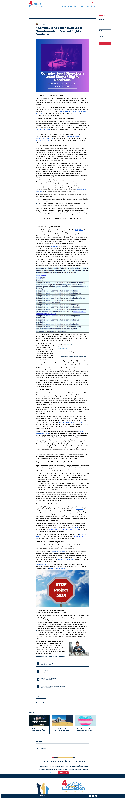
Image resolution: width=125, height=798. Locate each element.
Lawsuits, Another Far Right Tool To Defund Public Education (62, 729)
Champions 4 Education (40, 14)
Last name (101, 25)
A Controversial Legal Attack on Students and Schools (38, 729)
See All (94, 712)
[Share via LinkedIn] (43, 702)
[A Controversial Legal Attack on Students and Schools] (39, 720)
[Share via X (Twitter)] (40, 702)
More (87, 14)
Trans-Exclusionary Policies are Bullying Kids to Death (85, 729)
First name (102, 19)
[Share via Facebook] (36, 702)
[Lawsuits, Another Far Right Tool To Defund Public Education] (62, 720)
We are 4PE (81, 14)
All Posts (30, 14)
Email (100, 30)
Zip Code (101, 36)
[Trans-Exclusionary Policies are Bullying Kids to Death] (85, 720)
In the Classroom (51, 14)
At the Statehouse (60, 14)
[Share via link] (47, 702)
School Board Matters (71, 14)
